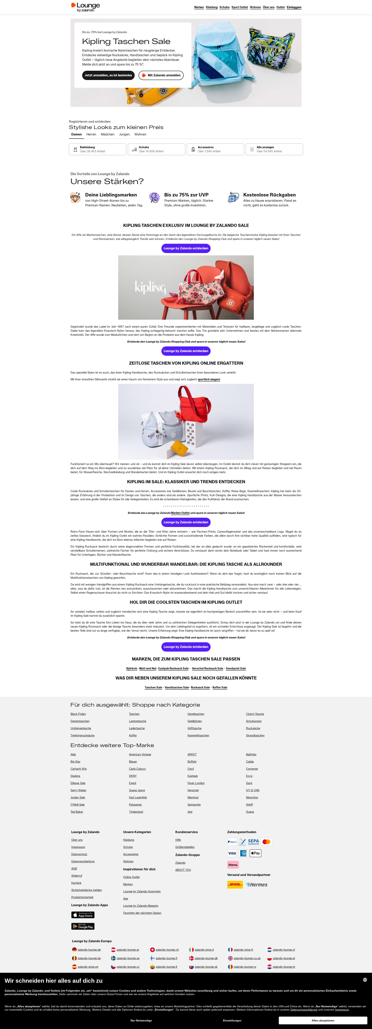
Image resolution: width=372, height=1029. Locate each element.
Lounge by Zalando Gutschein (142, 891)
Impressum (78, 847)
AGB (74, 868)
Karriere (76, 883)
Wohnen (128, 861)
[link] (294, 7)
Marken (128, 884)
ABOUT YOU (183, 870)
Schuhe (128, 847)
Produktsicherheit (82, 897)
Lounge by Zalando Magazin (140, 906)
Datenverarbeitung (83, 861)
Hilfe (178, 840)
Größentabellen (185, 847)
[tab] (76, 135)
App (125, 898)
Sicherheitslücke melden (86, 890)
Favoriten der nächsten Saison (142, 913)
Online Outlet (131, 877)
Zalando (180, 863)
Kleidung (128, 840)
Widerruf (76, 875)
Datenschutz (79, 854)
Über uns (77, 840)
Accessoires (130, 854)
